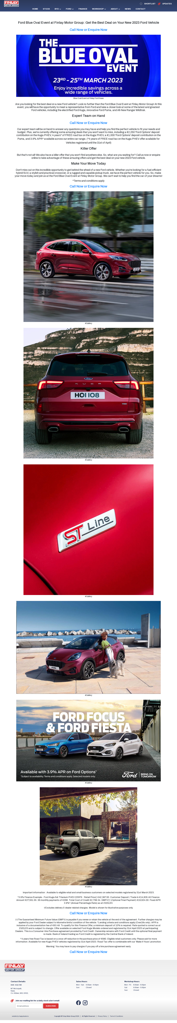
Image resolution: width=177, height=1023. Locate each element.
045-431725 (16, 985)
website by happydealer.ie (20, 1016)
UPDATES (167, 4)
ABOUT (114, 9)
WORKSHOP (98, 9)
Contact (140, 9)
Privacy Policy (102, 1016)
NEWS (128, 9)
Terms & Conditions (116, 1016)
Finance (83, 9)
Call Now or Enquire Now (88, 30)
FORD (68, 9)
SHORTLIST (149, 4)
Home (35, 9)
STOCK (46, 9)
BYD (57, 9)
